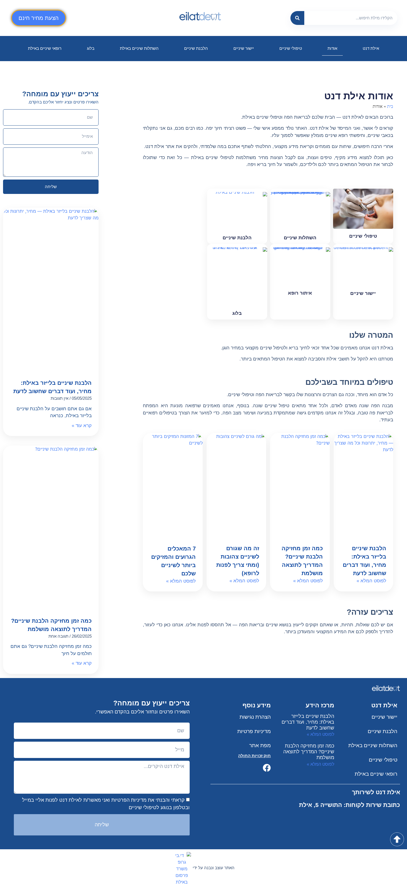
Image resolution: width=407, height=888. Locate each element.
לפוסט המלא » (371, 580)
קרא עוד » (82, 425)
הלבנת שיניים (196, 48)
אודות (332, 48)
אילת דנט (371, 48)
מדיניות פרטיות (254, 731)
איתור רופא (300, 293)
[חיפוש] (297, 18)
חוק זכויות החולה (254, 755)
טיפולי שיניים (290, 48)
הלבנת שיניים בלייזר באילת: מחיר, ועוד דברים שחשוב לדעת (308, 722)
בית (390, 106)
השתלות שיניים (300, 237)
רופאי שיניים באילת (44, 48)
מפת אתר (260, 745)
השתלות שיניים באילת (139, 48)
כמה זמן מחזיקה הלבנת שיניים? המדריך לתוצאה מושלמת (308, 751)
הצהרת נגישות (255, 717)
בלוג (90, 48)
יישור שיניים (243, 48)
